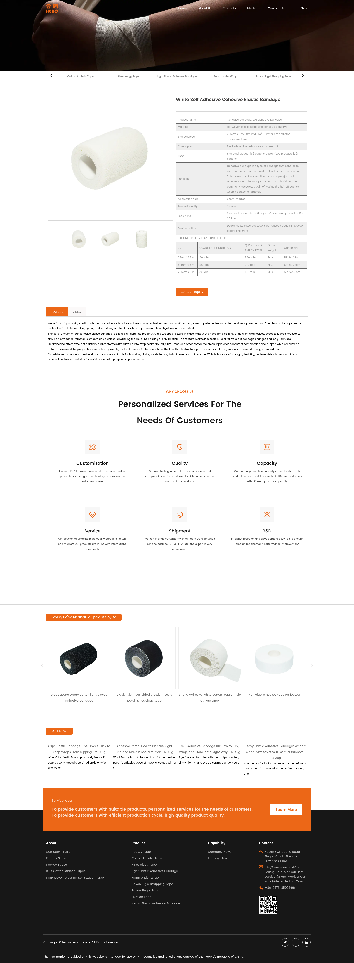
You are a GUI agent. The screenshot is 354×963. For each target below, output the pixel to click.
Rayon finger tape (145, 890)
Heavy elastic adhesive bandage (156, 903)
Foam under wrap (225, 76)
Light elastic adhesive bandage (177, 76)
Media (251, 8)
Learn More (286, 809)
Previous (51, 74)
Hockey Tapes (56, 864)
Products (229, 8)
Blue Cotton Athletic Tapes (65, 871)
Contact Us (276, 8)
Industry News (218, 858)
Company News (219, 851)
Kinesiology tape (128, 76)
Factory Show (56, 858)
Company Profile (58, 851)
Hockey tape (141, 851)
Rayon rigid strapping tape (273, 76)
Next (303, 74)
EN (302, 8)
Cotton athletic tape (80, 76)
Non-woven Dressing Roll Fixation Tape (75, 877)
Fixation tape (141, 897)
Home (182, 8)
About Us (204, 8)
